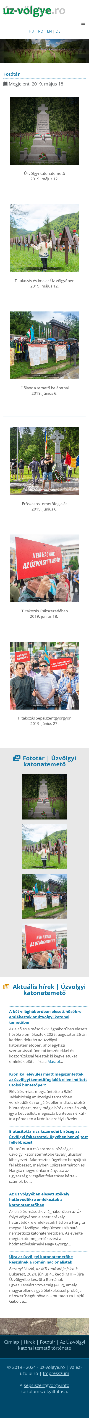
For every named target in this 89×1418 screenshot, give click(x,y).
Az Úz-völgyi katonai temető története (51, 1345)
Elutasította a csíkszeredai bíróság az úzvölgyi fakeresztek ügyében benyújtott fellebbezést (48, 1137)
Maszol (53, 1061)
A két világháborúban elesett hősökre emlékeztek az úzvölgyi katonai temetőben (45, 1017)
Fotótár (47, 1342)
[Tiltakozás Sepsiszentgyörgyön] (44, 676)
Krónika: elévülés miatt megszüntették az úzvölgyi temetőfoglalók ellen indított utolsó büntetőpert (48, 1079)
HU (31, 31)
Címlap (11, 1342)
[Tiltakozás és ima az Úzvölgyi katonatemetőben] (44, 238)
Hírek (29, 1342)
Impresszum (56, 1373)
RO (40, 31)
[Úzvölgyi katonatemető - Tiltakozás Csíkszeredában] (44, 568)
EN (49, 31)
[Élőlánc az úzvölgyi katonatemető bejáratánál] (44, 345)
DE (58, 31)
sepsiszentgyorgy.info (46, 1385)
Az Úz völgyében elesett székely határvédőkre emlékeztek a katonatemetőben (39, 1199)
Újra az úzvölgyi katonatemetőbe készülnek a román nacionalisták (41, 1259)
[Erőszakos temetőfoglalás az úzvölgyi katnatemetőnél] (44, 461)
